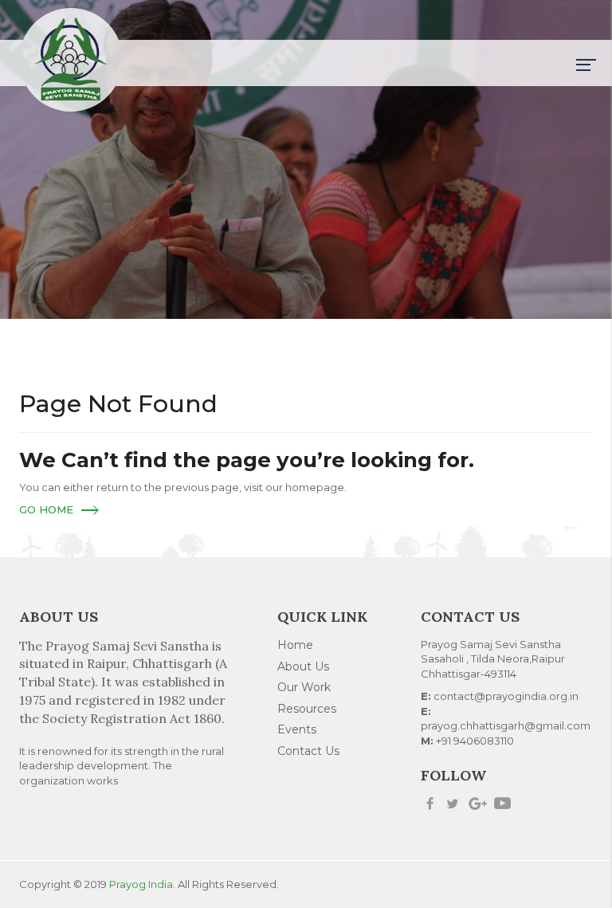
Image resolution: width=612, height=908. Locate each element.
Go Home (46, 509)
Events (296, 729)
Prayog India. (142, 884)
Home (295, 645)
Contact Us (308, 751)
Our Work (304, 687)
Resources (306, 709)
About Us (303, 666)
